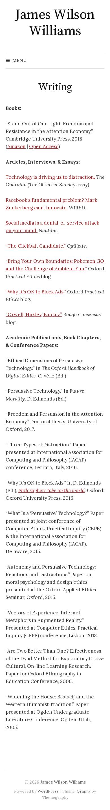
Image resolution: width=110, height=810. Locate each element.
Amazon (16, 146)
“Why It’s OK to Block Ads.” (36, 292)
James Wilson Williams (54, 23)
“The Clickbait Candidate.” (36, 246)
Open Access (43, 146)
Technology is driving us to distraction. (50, 177)
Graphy (84, 791)
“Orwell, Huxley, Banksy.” (34, 314)
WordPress (48, 791)
